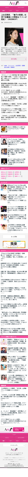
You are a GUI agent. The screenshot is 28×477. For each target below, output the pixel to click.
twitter (5, 65)
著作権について (22, 459)
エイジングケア (21, 437)
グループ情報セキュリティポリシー (16, 457)
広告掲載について (14, 461)
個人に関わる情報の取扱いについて (10, 459)
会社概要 (6, 457)
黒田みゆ (3, 172)
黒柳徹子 (13, 67)
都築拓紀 (3, 176)
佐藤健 (23, 65)
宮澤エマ (10, 176)
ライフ (9, 130)
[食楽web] (14, 247)
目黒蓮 (3, 178)
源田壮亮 (3, 174)
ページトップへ (14, 445)
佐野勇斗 (17, 172)
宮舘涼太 (10, 172)
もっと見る (14, 236)
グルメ (17, 440)
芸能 (9, 146)
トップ (14, 434)
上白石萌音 (18, 65)
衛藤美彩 (10, 174)
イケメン (9, 166)
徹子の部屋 (6, 67)
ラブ (10, 440)
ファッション (11, 65)
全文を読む (14, 59)
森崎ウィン (18, 176)
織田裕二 (17, 174)
